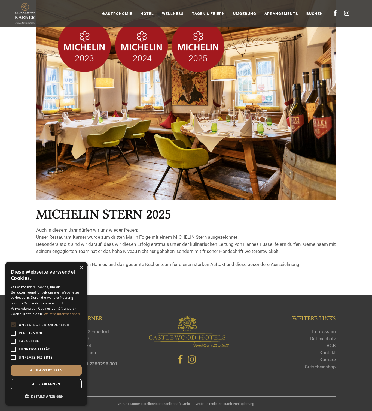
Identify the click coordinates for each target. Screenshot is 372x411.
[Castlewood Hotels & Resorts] (189, 346)
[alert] (46, 334)
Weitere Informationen (62, 314)
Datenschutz (323, 338)
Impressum (324, 331)
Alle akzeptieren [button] (46, 370)
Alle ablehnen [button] (46, 384)
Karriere (327, 359)
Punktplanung (243, 404)
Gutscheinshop (320, 367)
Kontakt (327, 352)
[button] (46, 396)
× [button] (81, 268)
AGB (331, 345)
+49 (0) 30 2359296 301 (92, 364)
